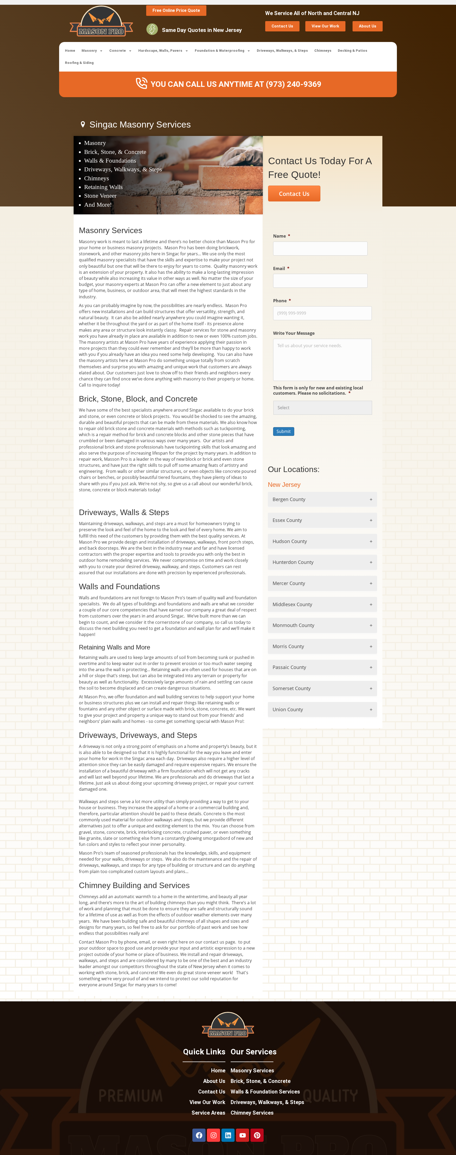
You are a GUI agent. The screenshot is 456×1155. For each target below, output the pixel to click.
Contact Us (211, 1091)
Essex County (287, 520)
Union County (288, 709)
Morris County (288, 646)
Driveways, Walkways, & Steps (282, 51)
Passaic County (289, 667)
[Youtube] (242, 1135)
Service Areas (208, 1113)
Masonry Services (252, 1070)
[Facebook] (199, 1135)
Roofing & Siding (79, 63)
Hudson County (290, 541)
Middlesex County (292, 604)
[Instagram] (213, 1135)
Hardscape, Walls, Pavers (160, 51)
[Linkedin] (228, 1135)
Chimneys (322, 51)
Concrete (117, 51)
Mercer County (289, 583)
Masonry (89, 51)
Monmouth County (293, 625)
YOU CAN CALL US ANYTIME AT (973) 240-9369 (236, 84)
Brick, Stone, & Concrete (261, 1081)
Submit (284, 431)
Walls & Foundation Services (265, 1091)
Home (70, 51)
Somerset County (292, 688)
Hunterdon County (293, 562)
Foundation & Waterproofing (219, 51)
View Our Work (207, 1102)
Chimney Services (252, 1113)
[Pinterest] (257, 1135)
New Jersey (284, 484)
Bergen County (289, 499)
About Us (214, 1081)
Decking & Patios (352, 51)
